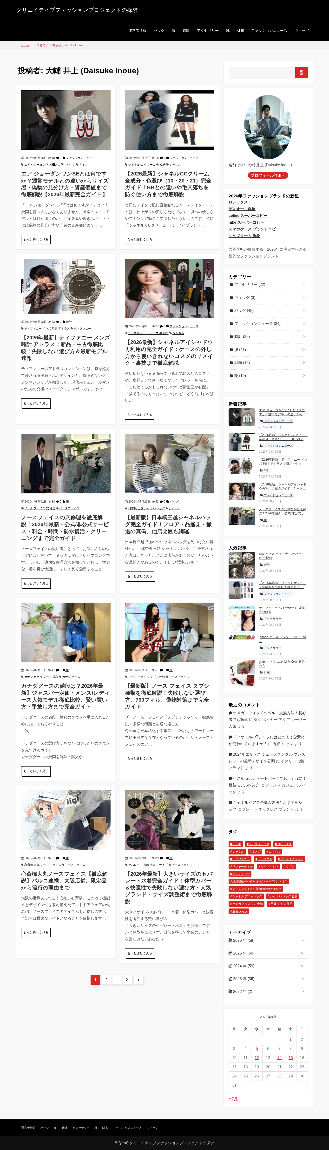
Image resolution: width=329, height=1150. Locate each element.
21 (129, 980)
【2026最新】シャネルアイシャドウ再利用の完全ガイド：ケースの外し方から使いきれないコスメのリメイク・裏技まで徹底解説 (282, 490)
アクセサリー (208, 30)
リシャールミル (242, 866)
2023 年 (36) (243, 979)
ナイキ (83, 164)
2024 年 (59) (243, 966)
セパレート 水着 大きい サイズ (148, 865)
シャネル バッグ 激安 (283, 896)
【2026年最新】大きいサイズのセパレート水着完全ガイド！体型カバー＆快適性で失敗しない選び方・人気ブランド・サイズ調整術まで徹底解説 (169, 887)
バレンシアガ (241, 874)
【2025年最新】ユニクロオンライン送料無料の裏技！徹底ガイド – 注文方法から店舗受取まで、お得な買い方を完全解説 (282, 589)
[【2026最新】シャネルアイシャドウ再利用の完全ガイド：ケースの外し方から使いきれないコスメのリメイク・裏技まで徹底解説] (169, 288)
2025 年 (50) (243, 953)
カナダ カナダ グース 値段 (41, 677)
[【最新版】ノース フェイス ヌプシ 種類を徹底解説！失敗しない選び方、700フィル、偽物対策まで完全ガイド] (169, 632)
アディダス (265, 859)
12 (257, 1058)
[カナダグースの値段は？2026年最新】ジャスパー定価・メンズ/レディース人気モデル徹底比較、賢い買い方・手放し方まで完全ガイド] (65, 632)
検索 (301, 72)
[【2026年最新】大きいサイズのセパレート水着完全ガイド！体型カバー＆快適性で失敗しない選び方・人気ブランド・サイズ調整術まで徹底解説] (169, 820)
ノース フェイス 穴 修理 (39, 508)
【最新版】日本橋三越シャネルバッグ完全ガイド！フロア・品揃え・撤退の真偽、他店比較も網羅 (168, 524)
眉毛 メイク (240, 911)
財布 (240, 30)
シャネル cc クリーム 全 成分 (147, 164)
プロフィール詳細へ (268, 175)
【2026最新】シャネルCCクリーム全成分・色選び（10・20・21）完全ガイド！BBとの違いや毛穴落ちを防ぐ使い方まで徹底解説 (283, 441)
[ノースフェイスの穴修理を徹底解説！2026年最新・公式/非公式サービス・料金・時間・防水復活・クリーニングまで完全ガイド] (65, 463)
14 (279, 1058)
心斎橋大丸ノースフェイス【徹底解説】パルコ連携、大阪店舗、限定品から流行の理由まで (64, 881)
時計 (186, 30)
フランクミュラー (291, 859)
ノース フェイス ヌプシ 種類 (146, 677)
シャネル (175, 164)
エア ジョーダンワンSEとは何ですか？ (49, 164)
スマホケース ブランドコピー (254, 229)
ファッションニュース (269, 30)
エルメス (274, 851)
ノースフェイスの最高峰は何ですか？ (257, 889)
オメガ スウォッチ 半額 (247, 904)
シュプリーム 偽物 (244, 236)
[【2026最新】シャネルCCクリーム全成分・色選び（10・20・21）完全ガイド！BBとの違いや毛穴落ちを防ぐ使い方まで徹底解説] (169, 120)
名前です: (237, 165)
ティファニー (82, 328)
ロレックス (238, 202)
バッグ (159, 30)
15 (291, 1058)
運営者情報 (137, 30)
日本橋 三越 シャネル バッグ (146, 508)
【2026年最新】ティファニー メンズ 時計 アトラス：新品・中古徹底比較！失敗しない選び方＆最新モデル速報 (283, 466)
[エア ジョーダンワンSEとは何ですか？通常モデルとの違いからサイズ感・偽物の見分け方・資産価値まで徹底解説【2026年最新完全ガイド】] (65, 120)
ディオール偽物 (242, 209)
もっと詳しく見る (35, 239)
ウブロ (290, 866)
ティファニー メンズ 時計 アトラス (47, 328)
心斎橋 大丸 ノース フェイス (42, 865)
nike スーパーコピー (246, 222)
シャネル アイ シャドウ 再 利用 (148, 333)
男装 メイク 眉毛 (281, 904)
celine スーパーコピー (248, 216)
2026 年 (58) (243, 940)
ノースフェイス (69, 508)
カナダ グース (71, 677)
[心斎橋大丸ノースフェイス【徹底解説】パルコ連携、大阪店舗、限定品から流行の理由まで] (65, 820)
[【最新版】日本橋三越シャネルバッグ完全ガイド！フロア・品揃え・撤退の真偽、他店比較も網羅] (169, 463)
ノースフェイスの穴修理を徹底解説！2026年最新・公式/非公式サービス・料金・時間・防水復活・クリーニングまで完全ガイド (283, 515)
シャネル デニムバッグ (247, 896)
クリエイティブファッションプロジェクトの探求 (77, 10)
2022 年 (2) (242, 991)
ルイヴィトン (269, 866)
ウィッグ (302, 30)
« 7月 (233, 1099)
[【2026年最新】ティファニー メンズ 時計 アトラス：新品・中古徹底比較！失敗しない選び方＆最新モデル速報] (65, 286)
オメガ (256, 851)
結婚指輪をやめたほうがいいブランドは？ (259, 881)
